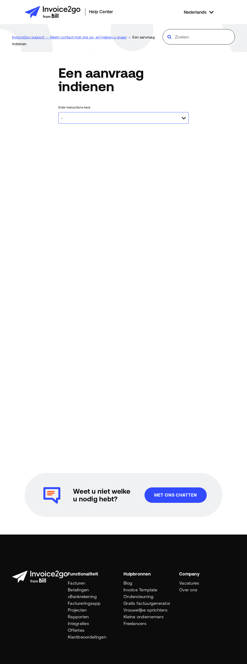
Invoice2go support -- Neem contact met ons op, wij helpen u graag (69, 37)
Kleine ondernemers (144, 616)
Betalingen (78, 589)
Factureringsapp (84, 603)
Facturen (76, 583)
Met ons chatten (175, 495)
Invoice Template (140, 589)
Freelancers (135, 623)
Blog (128, 583)
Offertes (76, 630)
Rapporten (78, 616)
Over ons (188, 589)
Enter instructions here (74, 107)
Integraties (78, 623)
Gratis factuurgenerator (147, 603)
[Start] (52, 12)
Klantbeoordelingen (87, 636)
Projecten (77, 610)
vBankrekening (82, 596)
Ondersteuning (139, 596)
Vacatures (189, 583)
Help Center (101, 11)
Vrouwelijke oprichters (145, 610)
